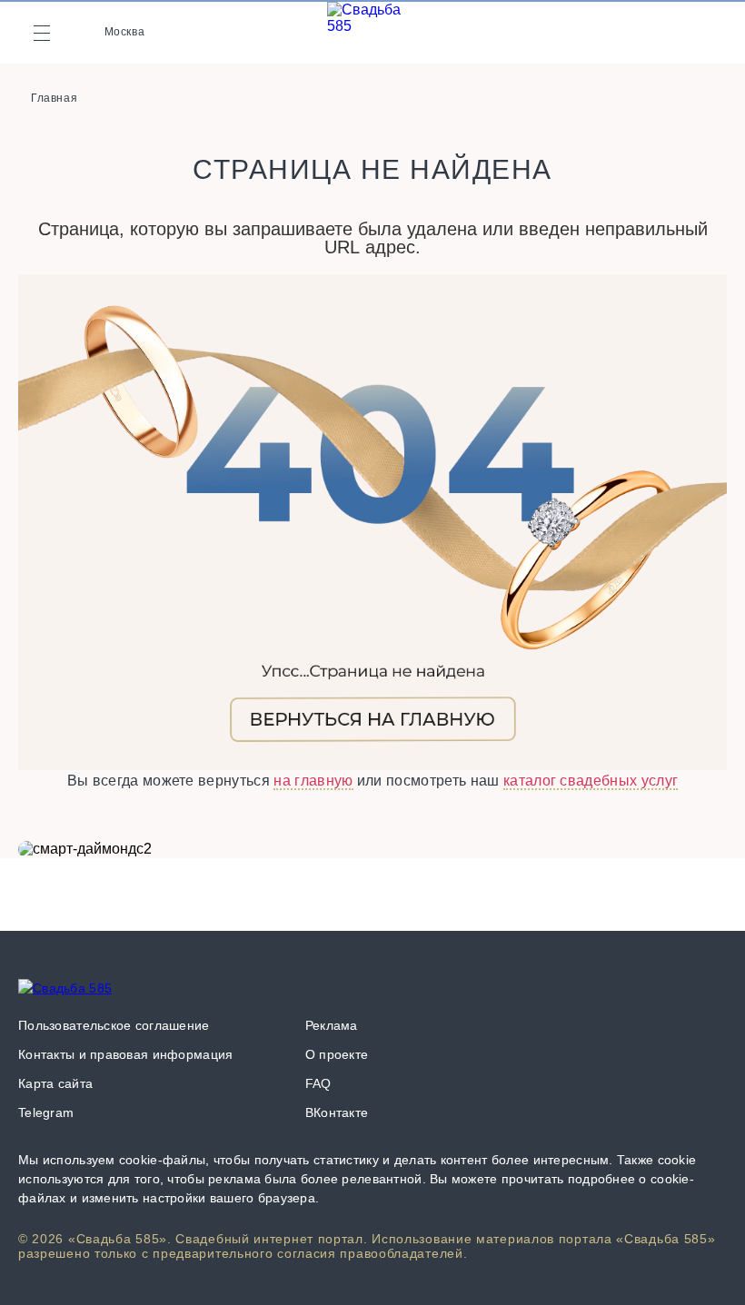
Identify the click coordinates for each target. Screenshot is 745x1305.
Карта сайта (55, 1083)
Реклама (331, 1025)
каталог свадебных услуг (590, 780)
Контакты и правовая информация (125, 1054)
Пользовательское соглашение (114, 1025)
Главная (54, 98)
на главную (313, 780)
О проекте (337, 1054)
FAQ (318, 1083)
